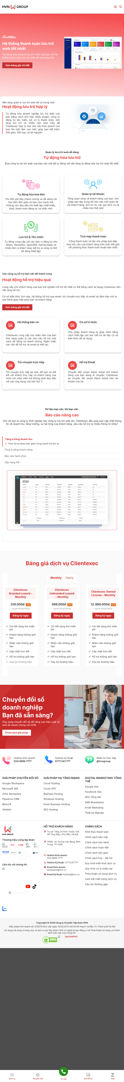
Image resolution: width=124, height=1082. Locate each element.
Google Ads (91, 786)
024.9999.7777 (57, 856)
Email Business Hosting (57, 804)
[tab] (62, 441)
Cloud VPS (50, 788)
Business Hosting (53, 793)
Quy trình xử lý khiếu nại (99, 868)
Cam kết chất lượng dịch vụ (100, 878)
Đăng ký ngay (21, 615)
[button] (115, 6)
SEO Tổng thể (93, 797)
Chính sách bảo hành (97, 842)
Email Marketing (94, 807)
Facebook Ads (93, 791)
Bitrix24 (6, 804)
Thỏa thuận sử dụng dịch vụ (101, 873)
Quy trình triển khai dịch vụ (100, 863)
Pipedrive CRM (10, 798)
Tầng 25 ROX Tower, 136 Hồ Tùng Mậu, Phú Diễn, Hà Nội (63, 833)
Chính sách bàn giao (96, 852)
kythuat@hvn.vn (63, 874)
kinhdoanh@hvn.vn (56, 868)
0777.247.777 (62, 862)
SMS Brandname (94, 802)
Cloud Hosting (52, 783)
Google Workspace (13, 783)
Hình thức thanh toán (97, 831)
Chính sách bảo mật (96, 837)
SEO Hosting (51, 809)
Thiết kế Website (94, 812)
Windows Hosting (54, 798)
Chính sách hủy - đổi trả (98, 858)
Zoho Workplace (11, 793)
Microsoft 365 (10, 788)
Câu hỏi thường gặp (96, 884)
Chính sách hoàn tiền (97, 847)
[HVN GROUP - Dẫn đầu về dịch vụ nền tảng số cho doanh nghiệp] (15, 6)
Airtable (6, 809)
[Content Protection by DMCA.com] (49, 939)
